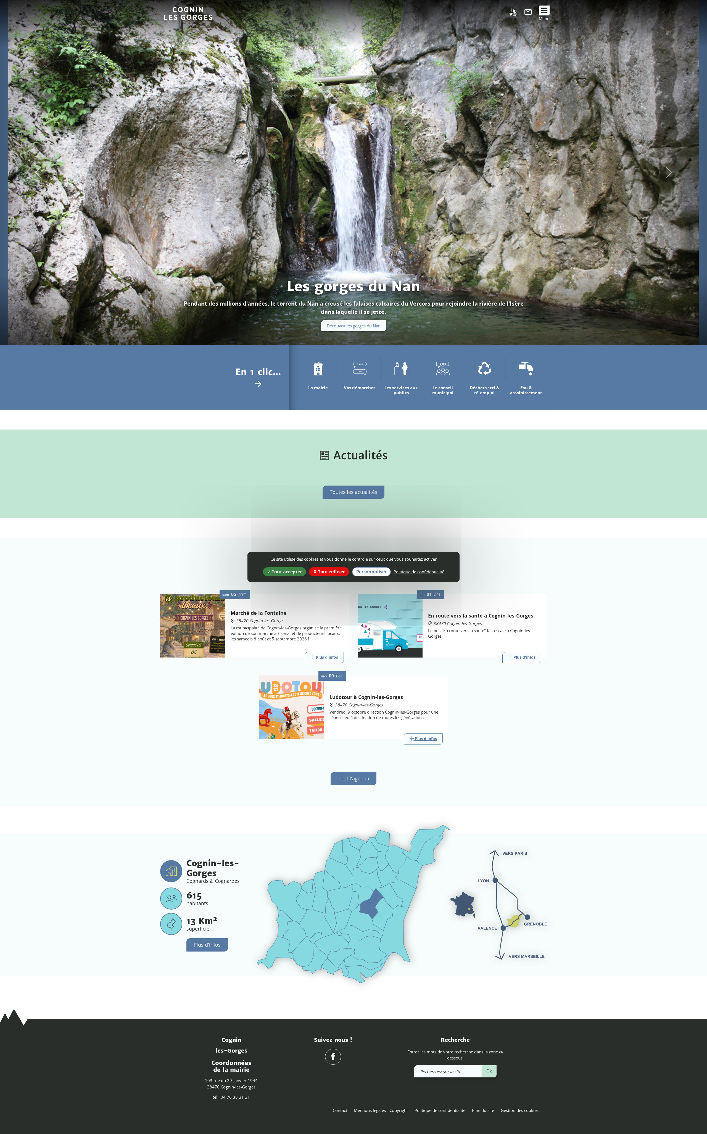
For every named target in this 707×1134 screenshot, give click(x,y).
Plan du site (483, 1110)
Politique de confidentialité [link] (419, 571)
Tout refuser (331, 572)
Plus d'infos (207, 944)
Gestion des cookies (520, 1110)
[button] (35, 172)
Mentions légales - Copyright (381, 1110)
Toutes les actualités (353, 492)
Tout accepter (286, 572)
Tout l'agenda (353, 778)
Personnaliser (371, 572)
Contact (340, 1110)
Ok (489, 1071)
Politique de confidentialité (440, 1110)
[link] (528, 13)
